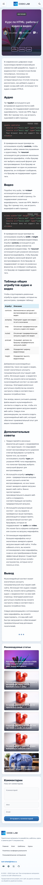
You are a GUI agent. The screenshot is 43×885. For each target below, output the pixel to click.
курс (29, 49)
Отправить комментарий (21, 819)
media (22, 49)
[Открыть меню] (3, 3)
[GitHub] (19, 866)
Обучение (22, 14)
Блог (13, 846)
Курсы (30, 846)
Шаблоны (21, 846)
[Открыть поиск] (39, 4)
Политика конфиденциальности (14, 850)
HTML (14, 49)
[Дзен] (13, 866)
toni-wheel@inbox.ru (9, 862)
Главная (5, 846)
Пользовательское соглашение (14, 855)
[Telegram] (8, 866)
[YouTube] (3, 866)
